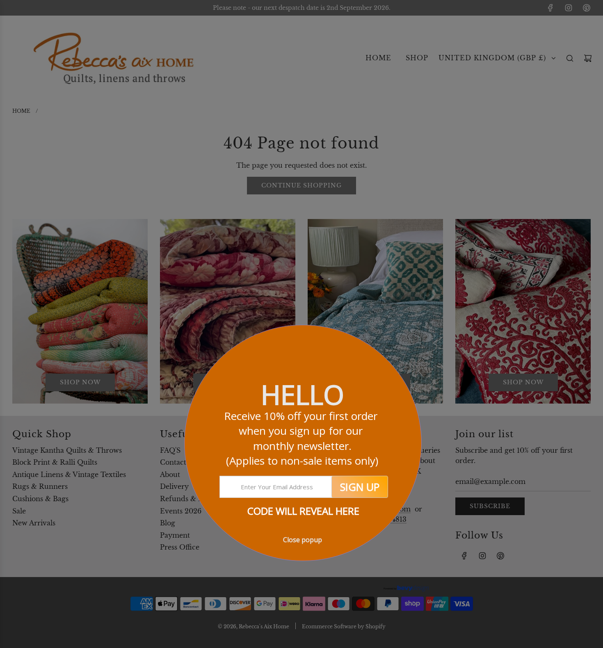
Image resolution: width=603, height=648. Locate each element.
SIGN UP (359, 487)
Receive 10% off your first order (302, 438)
